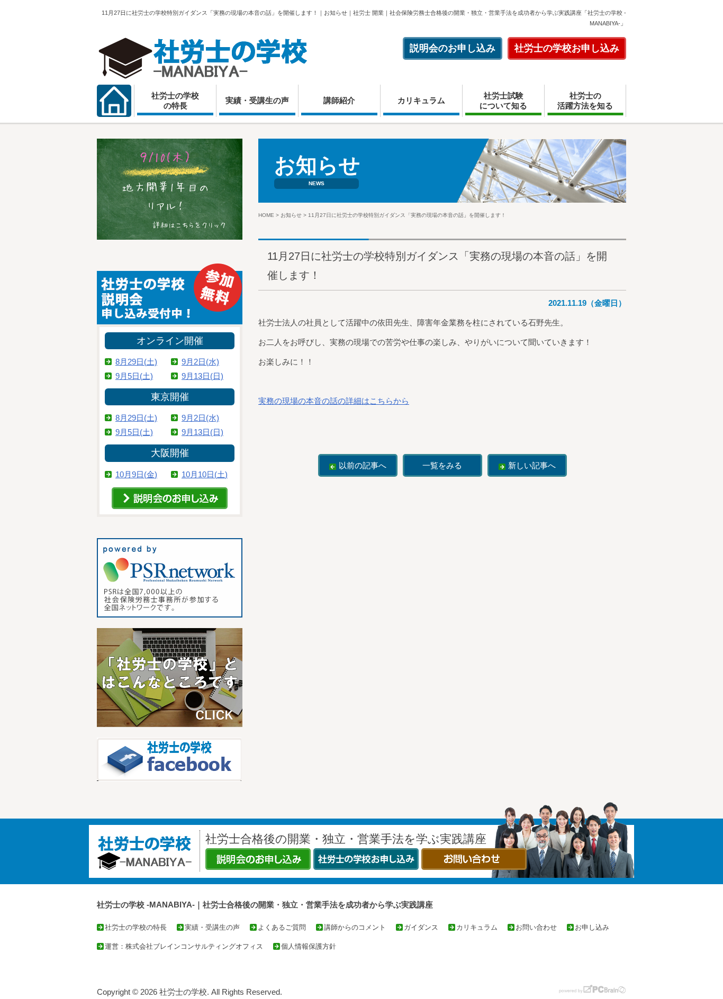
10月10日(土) (205, 474)
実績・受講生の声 (257, 100)
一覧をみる (442, 465)
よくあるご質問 (282, 927)
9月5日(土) (134, 375)
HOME (266, 215)
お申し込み (592, 927)
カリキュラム (421, 100)
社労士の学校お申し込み (566, 48)
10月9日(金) (136, 474)
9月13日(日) (202, 375)
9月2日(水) (200, 361)
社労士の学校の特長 (175, 101)
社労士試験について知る (503, 101)
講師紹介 (339, 100)
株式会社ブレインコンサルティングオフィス (194, 946)
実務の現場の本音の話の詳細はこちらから (333, 400)
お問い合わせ (536, 927)
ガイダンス (421, 927)
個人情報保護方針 (308, 946)
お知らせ (291, 215)
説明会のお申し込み (452, 48)
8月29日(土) (136, 361)
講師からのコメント (355, 927)
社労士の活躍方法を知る (585, 101)
